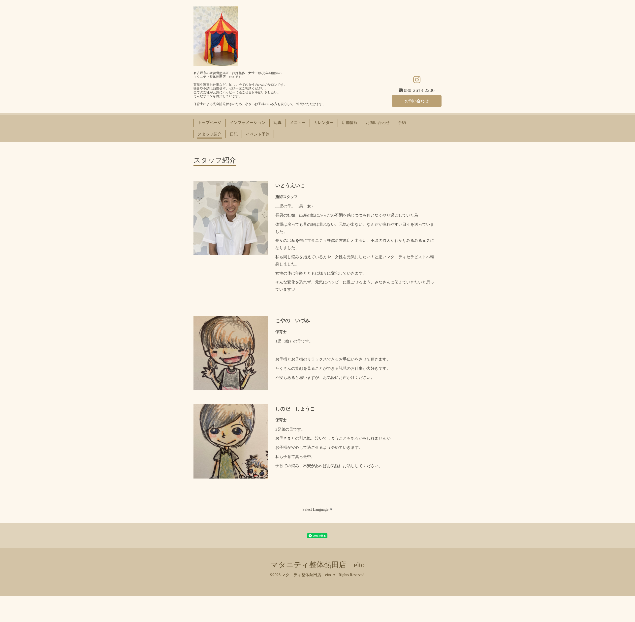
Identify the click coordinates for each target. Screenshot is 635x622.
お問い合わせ (417, 101)
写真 (278, 122)
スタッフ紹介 (210, 134)
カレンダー (324, 122)
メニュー (298, 122)
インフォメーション (247, 122)
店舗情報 (350, 122)
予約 (402, 122)
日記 (234, 134)
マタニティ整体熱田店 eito (318, 565)
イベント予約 (258, 134)
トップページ (210, 122)
